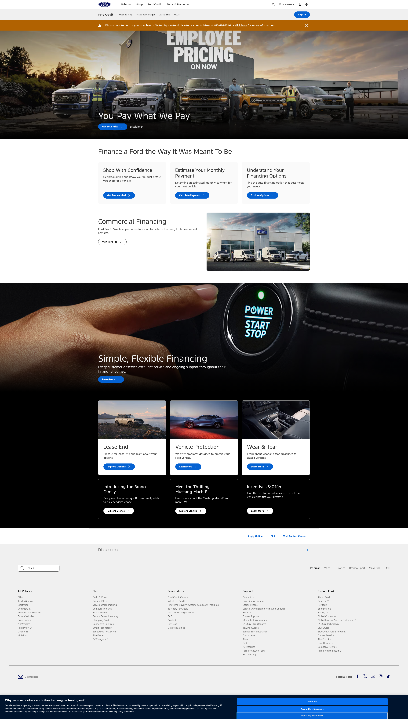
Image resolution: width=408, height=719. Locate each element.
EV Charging (249, 654)
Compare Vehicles (102, 608)
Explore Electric (188, 510)
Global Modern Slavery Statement (336, 620)
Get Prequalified (116, 195)
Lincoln (22, 631)
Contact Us (173, 620)
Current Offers (100, 601)
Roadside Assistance (254, 601)
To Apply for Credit (178, 608)
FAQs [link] (177, 14)
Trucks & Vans (25, 601)
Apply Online (255, 536)
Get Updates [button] (31, 676)
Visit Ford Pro (109, 241)
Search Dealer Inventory (105, 616)
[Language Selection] (306, 4)
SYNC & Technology (328, 623)
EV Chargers (99, 639)
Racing (321, 612)
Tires (245, 639)
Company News (326, 646)
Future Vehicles (26, 616)
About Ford (324, 597)
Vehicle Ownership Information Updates (264, 608)
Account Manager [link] (145, 14)
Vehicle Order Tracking (105, 604)
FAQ (273, 536)
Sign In (302, 14)
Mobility (22, 635)
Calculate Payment (189, 195)
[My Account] (300, 4)
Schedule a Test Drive (104, 631)
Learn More (108, 379)
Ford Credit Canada (178, 597)
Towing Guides (251, 627)
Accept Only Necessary (312, 709)
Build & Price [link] (100, 597)
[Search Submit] (273, 4)
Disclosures (108, 550)
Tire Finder (98, 635)
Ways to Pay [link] (125, 14)
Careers (322, 601)
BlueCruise (323, 627)
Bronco (341, 568)
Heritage (322, 604)
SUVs (20, 597)
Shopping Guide (101, 620)
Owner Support (251, 616)
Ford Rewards (325, 643)
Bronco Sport (357, 568)
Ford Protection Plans (254, 650)
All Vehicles (24, 623)
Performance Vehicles (29, 612)
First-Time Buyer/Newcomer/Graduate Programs (193, 604)
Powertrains (24, 620)
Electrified (23, 604)
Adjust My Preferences (312, 715)
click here (241, 25)
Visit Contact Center (294, 536)
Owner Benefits (326, 635)
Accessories (249, 646)
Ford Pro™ (23, 627)
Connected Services (103, 623)
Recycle (247, 612)
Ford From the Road (328, 650)
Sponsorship (324, 608)
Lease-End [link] (164, 14)
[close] (306, 25)
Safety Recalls (250, 604)
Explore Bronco (116, 510)
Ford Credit (105, 14)
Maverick (374, 568)
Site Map (172, 623)
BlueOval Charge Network (332, 631)
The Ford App (325, 639)
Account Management (180, 612)
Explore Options (260, 195)
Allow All (312, 701)
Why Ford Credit (176, 601)
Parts (245, 643)
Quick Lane (249, 635)
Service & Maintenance (255, 631)
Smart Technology (102, 627)
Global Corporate (327, 616)
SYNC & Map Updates (254, 623)
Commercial (24, 608)
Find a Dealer (100, 612)
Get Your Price (110, 126)
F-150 (387, 568)
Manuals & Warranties (255, 620)
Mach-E (328, 568)
